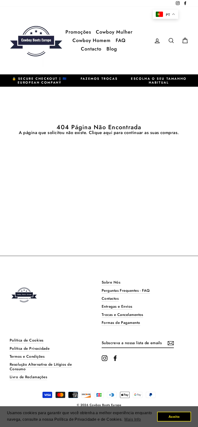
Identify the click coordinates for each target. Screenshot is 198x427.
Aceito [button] (174, 417)
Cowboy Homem (91, 40)
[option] (39, 80)
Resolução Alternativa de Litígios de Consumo (41, 366)
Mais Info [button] (132, 419)
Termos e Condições (27, 356)
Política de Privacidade (30, 348)
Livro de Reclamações (28, 377)
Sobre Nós (111, 282)
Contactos (110, 298)
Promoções (78, 32)
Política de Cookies (26, 340)
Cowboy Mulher (114, 32)
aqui (107, 133)
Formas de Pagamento (121, 322)
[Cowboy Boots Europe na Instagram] (104, 358)
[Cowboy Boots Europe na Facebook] (115, 358)
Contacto (91, 48)
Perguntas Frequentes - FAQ (126, 290)
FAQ (121, 40)
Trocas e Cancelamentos (122, 314)
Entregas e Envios (117, 306)
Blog (111, 48)
